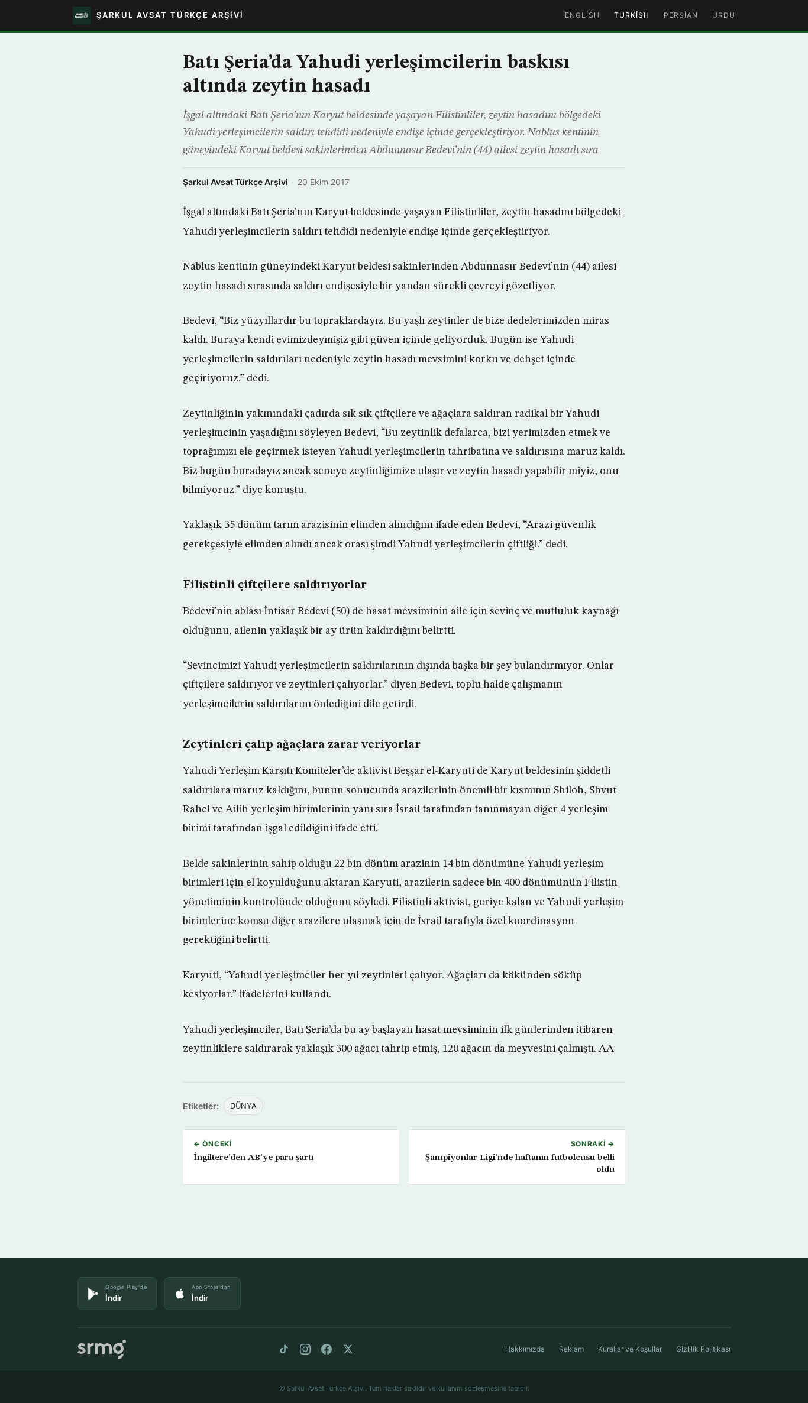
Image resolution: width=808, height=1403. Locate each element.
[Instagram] (305, 1349)
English (582, 15)
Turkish (631, 15)
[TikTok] (284, 1349)
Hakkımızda (525, 1348)
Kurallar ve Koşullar (630, 1348)
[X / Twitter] (347, 1349)
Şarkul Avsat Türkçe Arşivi (235, 182)
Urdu (723, 15)
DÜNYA (243, 1105)
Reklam (571, 1348)
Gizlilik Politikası (703, 1348)
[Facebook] (326, 1349)
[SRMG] (101, 1349)
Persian (681, 15)
